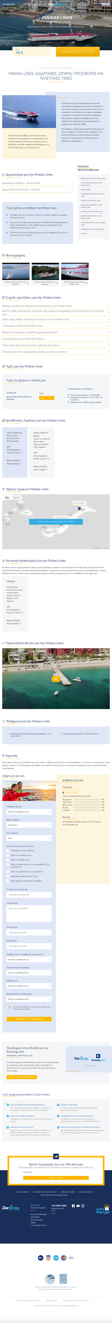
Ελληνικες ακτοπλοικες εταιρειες (45, 1192)
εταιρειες (69, 4)
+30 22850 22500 (58, 1205)
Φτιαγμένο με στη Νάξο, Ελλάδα (76, 1300)
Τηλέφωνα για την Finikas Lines (92, 229)
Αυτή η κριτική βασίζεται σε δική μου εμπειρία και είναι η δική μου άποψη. (31, 1008)
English (106, 4)
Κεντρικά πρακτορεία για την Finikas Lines (91, 217)
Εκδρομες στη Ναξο (86, 1192)
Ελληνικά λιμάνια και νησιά (37, 4)
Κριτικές (84, 234)
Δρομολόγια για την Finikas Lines (93, 178)
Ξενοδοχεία (85, 4)
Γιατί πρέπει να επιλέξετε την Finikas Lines (91, 184)
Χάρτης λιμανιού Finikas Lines (92, 212)
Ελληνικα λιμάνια (23, 1192)
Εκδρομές (76, 4)
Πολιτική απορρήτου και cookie (28, 1300)
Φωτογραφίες (85, 190)
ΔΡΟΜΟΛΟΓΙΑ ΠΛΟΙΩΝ (68, 1192)
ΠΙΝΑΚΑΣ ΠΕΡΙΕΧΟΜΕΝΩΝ (88, 168)
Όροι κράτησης (51, 1300)
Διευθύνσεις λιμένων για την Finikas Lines (91, 206)
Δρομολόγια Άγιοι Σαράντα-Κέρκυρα (19, 397)
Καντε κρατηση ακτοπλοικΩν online (54, 1195)
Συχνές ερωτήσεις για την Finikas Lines (93, 195)
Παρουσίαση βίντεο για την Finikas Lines (93, 224)
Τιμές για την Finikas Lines (90, 201)
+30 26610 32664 (90, 734)
